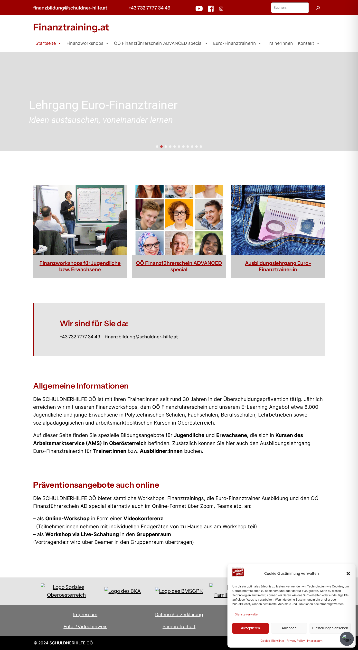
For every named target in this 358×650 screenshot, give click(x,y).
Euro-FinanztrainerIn (234, 43)
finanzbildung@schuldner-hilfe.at (70, 8)
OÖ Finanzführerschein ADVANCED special (158, 43)
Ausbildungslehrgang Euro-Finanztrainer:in (278, 266)
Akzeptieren (250, 628)
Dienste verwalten (247, 614)
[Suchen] (318, 7)
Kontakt (306, 43)
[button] (348, 573)
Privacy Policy (295, 640)
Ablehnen (289, 628)
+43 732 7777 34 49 (149, 8)
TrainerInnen (280, 43)
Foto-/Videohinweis (85, 626)
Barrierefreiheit (178, 626)
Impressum (314, 640)
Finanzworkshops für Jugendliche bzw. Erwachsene (80, 266)
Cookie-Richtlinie (272, 640)
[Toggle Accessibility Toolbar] (346, 638)
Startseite (46, 43)
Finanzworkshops (84, 43)
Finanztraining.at (71, 27)
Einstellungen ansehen (330, 628)
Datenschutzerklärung (179, 614)
